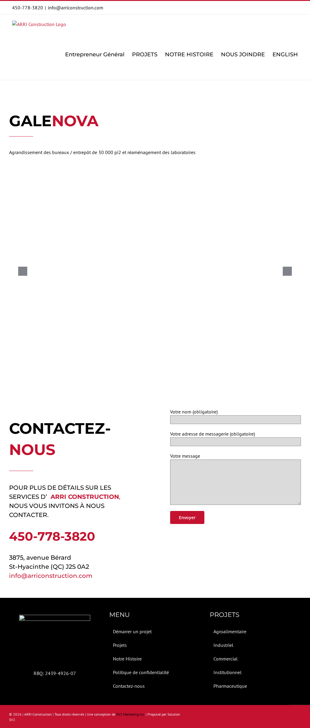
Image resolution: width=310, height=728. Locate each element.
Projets (120, 645)
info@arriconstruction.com (75, 8)
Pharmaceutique (230, 686)
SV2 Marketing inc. (130, 714)
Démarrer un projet (132, 631)
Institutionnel (227, 672)
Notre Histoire (127, 659)
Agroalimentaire (229, 631)
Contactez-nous (129, 686)
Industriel (223, 645)
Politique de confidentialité (141, 672)
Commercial (225, 659)
